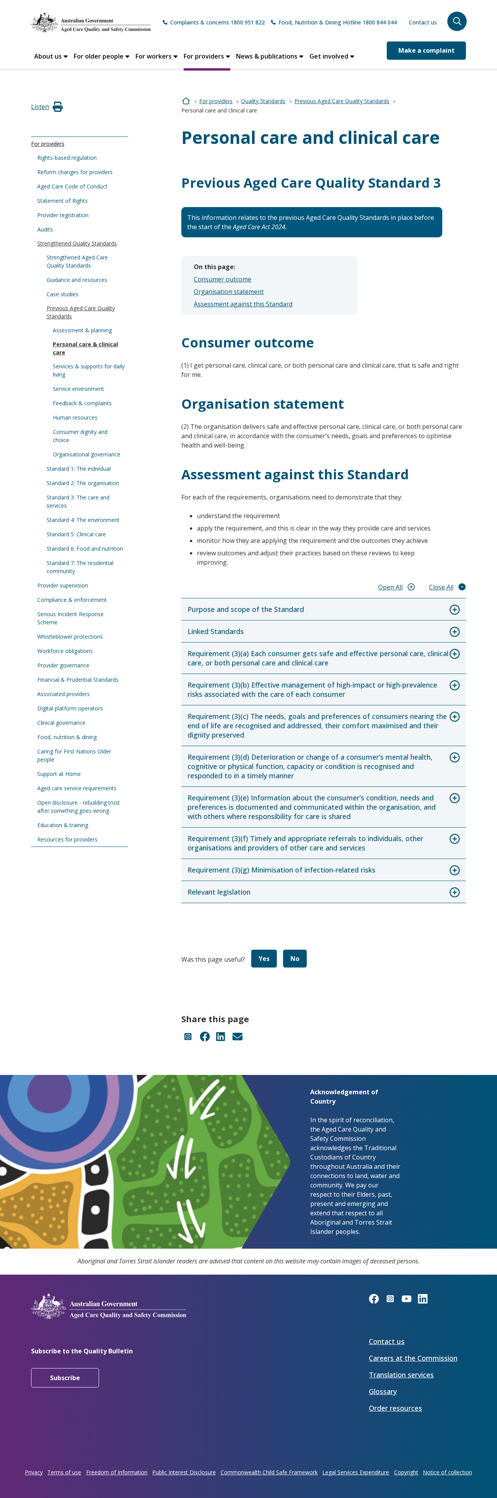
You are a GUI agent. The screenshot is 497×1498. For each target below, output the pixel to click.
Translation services (401, 1374)
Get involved (328, 56)
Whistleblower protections (70, 636)
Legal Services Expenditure (355, 1472)
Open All (390, 587)
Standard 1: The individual (79, 468)
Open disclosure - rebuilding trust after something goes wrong (78, 806)
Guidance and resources (77, 279)
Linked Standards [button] (216, 631)
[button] (457, 21)
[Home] (91, 22)
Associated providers (63, 694)
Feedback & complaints (82, 403)
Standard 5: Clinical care (76, 534)
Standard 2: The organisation (83, 483)
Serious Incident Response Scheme (70, 618)
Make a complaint (426, 50)
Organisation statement (229, 291)
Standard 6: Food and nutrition (85, 548)
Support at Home (59, 774)
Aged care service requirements (76, 788)
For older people (98, 56)
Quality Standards (263, 101)
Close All (441, 587)
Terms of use (64, 1472)
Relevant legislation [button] (219, 892)
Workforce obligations (65, 651)
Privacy (34, 1472)
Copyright (406, 1472)
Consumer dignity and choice (80, 436)
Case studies (62, 294)
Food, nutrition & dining (67, 737)
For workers (154, 56)
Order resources (395, 1408)
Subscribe (65, 1378)
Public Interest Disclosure (184, 1472)
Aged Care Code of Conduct (72, 186)
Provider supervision (62, 585)
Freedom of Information (117, 1472)
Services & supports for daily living (89, 370)
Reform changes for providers (75, 172)
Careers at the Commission (413, 1358)
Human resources (75, 417)
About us (48, 56)
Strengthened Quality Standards (77, 243)
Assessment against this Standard (243, 304)
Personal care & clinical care (85, 348)
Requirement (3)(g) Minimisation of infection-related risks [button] (281, 869)
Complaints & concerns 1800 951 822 (217, 22)
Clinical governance (61, 722)
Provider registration (63, 215)
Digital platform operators (70, 708)
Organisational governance (86, 454)
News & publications (266, 56)
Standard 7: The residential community (80, 567)
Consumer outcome (222, 279)
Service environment (78, 388)
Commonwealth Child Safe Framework (269, 1472)
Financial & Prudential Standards (77, 679)
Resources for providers (67, 839)
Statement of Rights (62, 200)
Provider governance (63, 665)
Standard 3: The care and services (78, 501)
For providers (204, 56)
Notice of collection (447, 1472)
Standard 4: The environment (83, 520)
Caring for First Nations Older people (74, 755)
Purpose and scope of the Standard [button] (246, 609)
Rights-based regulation (67, 157)
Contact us (423, 22)
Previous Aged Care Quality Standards (81, 312)
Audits (45, 229)
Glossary (383, 1391)
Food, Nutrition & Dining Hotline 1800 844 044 (337, 22)
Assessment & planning (82, 330)
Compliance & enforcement (72, 599)
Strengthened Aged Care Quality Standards (77, 261)
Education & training (62, 825)
